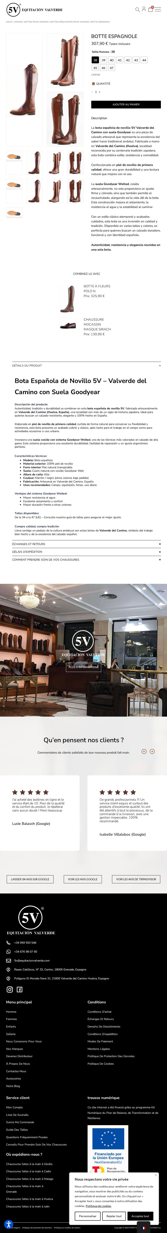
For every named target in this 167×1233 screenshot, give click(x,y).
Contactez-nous (16, 1071)
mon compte (14, 1107)
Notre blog (13, 1086)
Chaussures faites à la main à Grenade (24, 1189)
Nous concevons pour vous (24, 1041)
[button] (144, 751)
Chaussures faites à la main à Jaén (27, 1206)
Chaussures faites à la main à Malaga (29, 1179)
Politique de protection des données (111, 1056)
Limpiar (95, 74)
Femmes (11, 1019)
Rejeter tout (114, 1216)
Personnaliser (88, 1216)
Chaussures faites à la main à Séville (29, 1164)
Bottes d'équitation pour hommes (69, 22)
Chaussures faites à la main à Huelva (29, 1199)
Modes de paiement (100, 1041)
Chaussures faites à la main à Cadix (28, 1171)
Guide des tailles (17, 1130)
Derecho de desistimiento (104, 1027)
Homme (18, 22)
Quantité (103, 83)
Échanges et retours (101, 1019)
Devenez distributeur (19, 1056)
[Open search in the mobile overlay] (137, 10)
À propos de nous (18, 1064)
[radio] (95, 60)
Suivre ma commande (20, 1122)
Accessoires (13, 1078)
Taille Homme (100, 51)
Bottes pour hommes (36, 22)
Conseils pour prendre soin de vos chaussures (36, 1144)
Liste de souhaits (17, 1115)
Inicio (9, 22)
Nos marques (14, 1049)
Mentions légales (99, 1049)
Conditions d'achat (99, 1012)
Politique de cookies (98, 1206)
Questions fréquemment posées (27, 1137)
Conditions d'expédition (103, 1034)
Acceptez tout (140, 1216)
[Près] (156, 1175)
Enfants (11, 1027)
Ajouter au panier (126, 104)
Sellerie (10, 1034)
